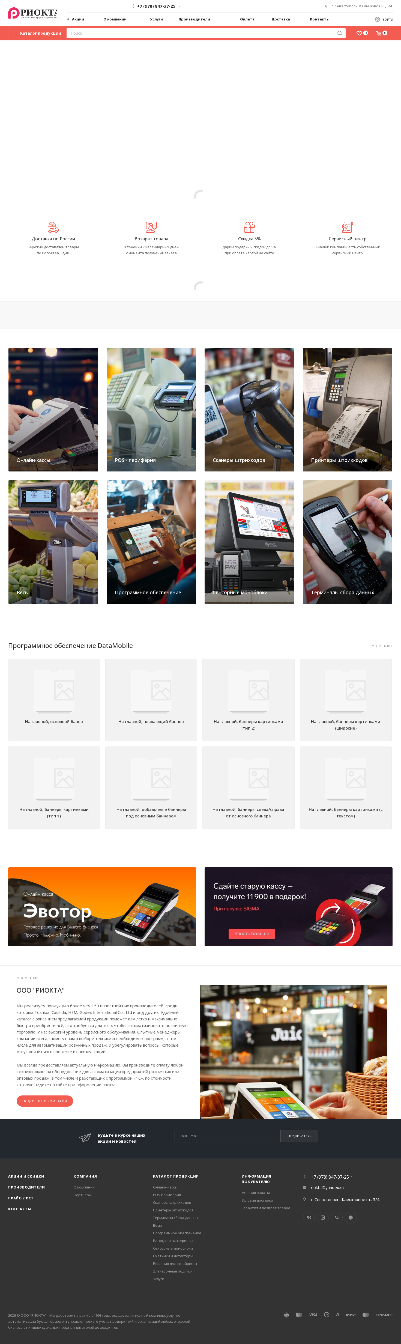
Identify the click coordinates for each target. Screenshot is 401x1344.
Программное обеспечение (148, 592)
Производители (26, 1187)
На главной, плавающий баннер (151, 721)
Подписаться (300, 1136)
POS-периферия (167, 1194)
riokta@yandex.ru (327, 1187)
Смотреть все (381, 646)
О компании (84, 1187)
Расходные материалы (173, 1240)
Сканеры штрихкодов (239, 460)
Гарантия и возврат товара (266, 1207)
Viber (337, 1217)
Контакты (19, 1208)
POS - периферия (135, 460)
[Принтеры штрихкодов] (348, 409)
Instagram (323, 1217)
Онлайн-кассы (33, 460)
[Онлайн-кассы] (53, 409)
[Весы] (53, 542)
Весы (23, 592)
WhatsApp (351, 1217)
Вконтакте (309, 1217)
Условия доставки (257, 1200)
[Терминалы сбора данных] (348, 542)
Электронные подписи (173, 1271)
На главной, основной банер (54, 721)
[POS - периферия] (151, 409)
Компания (85, 1176)
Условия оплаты (256, 1192)
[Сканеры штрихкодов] (249, 409)
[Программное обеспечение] (151, 542)
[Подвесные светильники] (102, 906)
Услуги (158, 1278)
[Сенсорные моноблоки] (249, 542)
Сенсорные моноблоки (240, 592)
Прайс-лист (21, 1198)
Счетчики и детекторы (173, 1255)
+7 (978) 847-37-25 (156, 6)
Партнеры (83, 1194)
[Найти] (340, 33)
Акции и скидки (26, 1176)
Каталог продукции (176, 1176)
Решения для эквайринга (175, 1263)
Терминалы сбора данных (342, 592)
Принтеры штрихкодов (339, 460)
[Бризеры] (299, 906)
